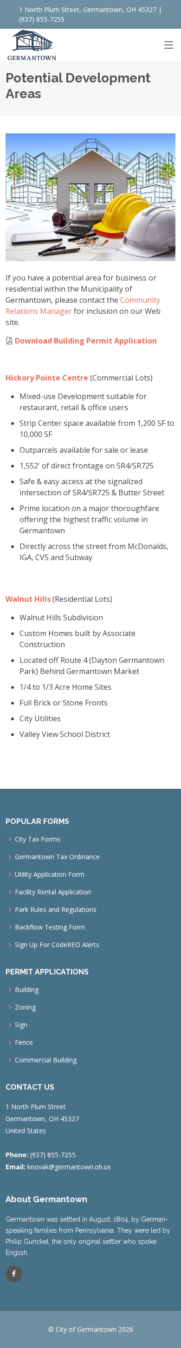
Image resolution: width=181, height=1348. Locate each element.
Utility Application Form (49, 874)
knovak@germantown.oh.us (69, 1166)
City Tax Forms (37, 839)
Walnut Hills (28, 599)
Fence (24, 1042)
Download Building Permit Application (86, 341)
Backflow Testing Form (50, 927)
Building (27, 989)
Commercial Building (46, 1060)
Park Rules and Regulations (56, 909)
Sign (21, 1025)
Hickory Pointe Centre (47, 378)
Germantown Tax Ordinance (57, 857)
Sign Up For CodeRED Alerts (57, 945)
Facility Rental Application (53, 892)
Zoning (25, 1007)
